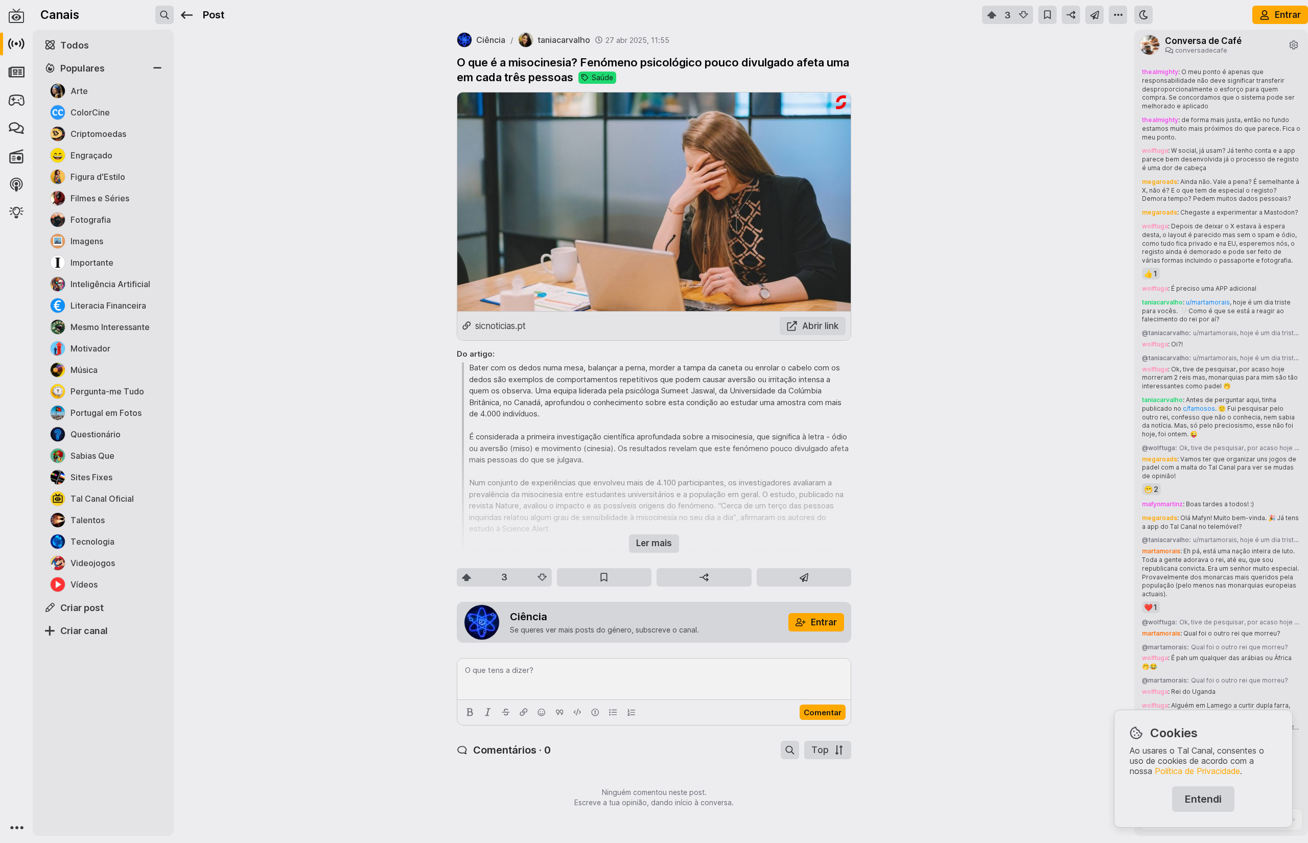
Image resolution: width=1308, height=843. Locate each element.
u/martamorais (1208, 302)
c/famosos (1199, 408)
